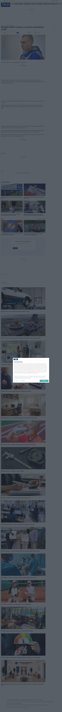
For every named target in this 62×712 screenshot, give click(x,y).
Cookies (19, 378)
